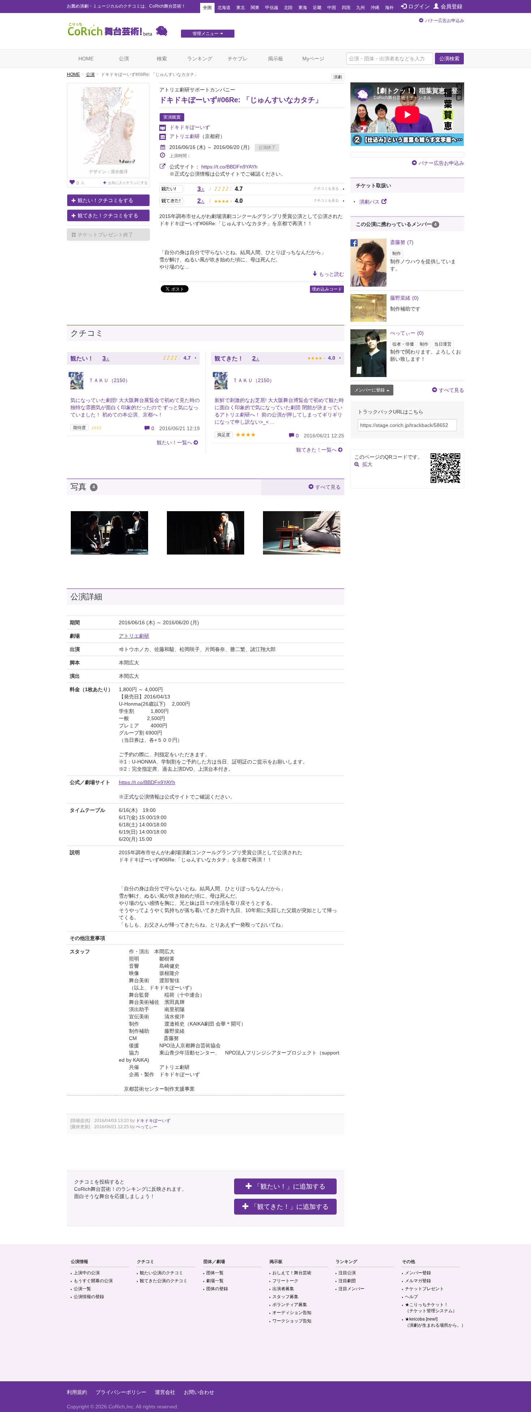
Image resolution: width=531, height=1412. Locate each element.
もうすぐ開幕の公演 (93, 1280)
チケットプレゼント (424, 1288)
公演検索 (449, 58)
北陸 (288, 7)
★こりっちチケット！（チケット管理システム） (431, 1307)
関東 (255, 7)
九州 (360, 7)
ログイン (419, 6)
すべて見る (328, 487)
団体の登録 (217, 1288)
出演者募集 (283, 1288)
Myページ (313, 58)
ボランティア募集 (289, 1304)
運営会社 (165, 1392)
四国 (346, 7)
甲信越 (271, 7)
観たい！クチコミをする (105, 200)
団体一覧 (215, 1272)
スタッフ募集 (285, 1296)
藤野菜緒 (404, 298)
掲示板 (275, 58)
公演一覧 (82, 1288)
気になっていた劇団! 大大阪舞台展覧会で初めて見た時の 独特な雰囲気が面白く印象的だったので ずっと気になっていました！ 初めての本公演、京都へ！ (135, 407)
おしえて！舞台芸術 (291, 1272)
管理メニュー (206, 33)
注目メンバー (351, 1288)
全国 (207, 7)
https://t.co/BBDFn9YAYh (229, 167)
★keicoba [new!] (435, 1322)
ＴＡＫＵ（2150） (108, 380)
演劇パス (369, 202)
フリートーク (285, 1280)
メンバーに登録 (369, 390)
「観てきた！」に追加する (290, 1206)
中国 (331, 7)
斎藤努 (402, 242)
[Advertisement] (265, 1358)
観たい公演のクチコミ (161, 1272)
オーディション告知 (291, 1312)
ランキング (199, 58)
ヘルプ (411, 1296)
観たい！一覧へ (174, 442)
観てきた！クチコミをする (108, 215)
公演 (124, 58)
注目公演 (347, 1272)
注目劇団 (347, 1280)
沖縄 (375, 7)
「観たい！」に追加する (289, 1186)
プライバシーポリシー (121, 1392)
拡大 (367, 464)
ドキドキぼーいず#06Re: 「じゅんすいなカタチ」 (240, 100)
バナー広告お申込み (444, 20)
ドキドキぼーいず (189, 127)
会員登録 (451, 6)
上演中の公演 (87, 1272)
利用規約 (77, 1392)
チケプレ (238, 58)
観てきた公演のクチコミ (163, 1280)
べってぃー (146, 1126)
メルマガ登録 (418, 1280)
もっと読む (331, 274)
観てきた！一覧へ (316, 450)
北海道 (223, 7)
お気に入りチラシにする (128, 183)
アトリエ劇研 (184, 136)
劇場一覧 (215, 1280)
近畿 (317, 7)
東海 (302, 7)
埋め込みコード (327, 289)
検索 (162, 58)
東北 (240, 7)
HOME (86, 58)
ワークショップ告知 (291, 1320)
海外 (389, 7)
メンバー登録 (418, 1272)
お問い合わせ (199, 1392)
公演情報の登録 (89, 1296)
